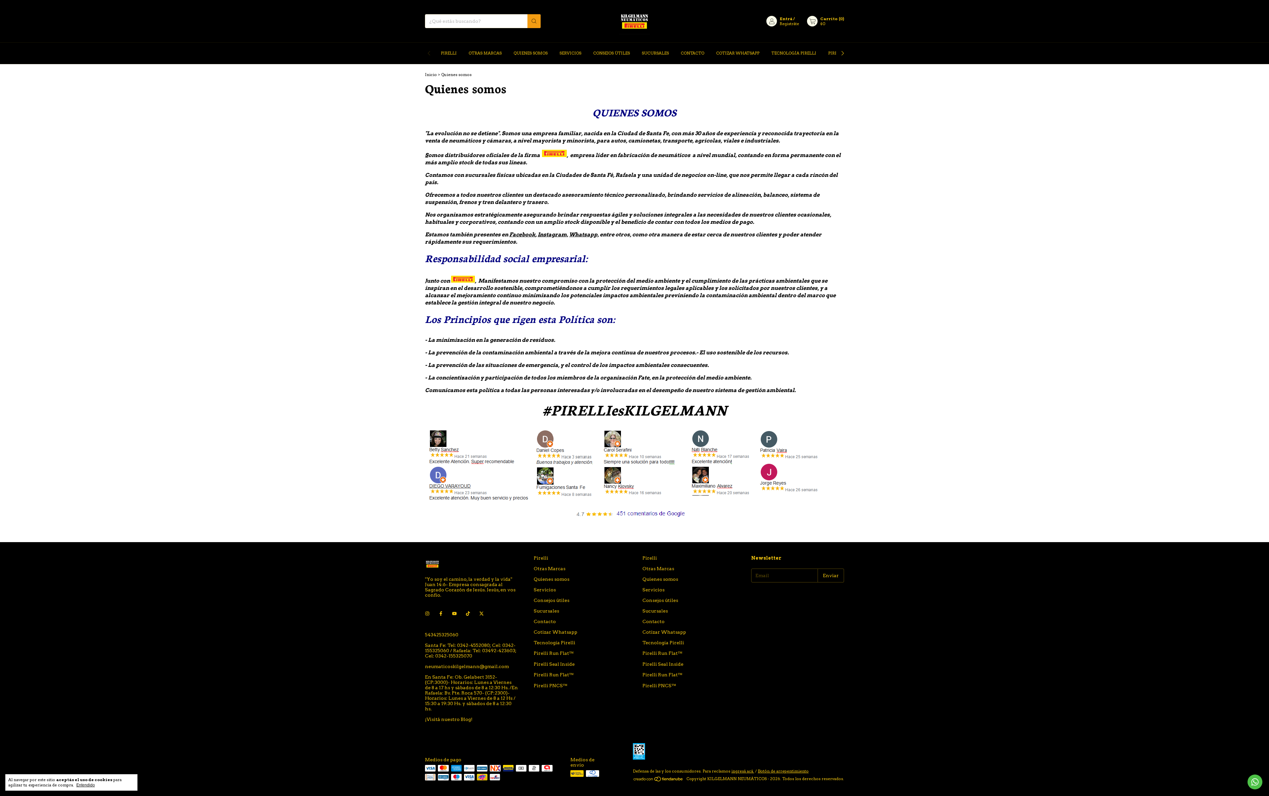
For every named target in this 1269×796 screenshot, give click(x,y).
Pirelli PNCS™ (550, 685)
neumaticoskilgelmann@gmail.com (467, 666)
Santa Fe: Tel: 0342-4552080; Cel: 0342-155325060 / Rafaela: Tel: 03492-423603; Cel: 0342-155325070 (471, 650)
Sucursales (655, 53)
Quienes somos (531, 53)
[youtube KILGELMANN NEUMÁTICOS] (454, 613)
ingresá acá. (742, 771)
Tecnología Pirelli (793, 53)
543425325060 (441, 634)
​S (426, 155)
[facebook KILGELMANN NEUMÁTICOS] (441, 613)
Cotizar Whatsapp (737, 53)
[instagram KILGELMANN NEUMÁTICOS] (427, 613)
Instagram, (553, 234)
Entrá (786, 18)
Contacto (692, 53)
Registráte (789, 23)
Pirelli (449, 53)
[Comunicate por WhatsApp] (1255, 782)
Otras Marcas (485, 53)
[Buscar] (534, 21)
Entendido (85, 785)
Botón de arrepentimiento (783, 771)
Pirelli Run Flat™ (554, 653)
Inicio (431, 74)
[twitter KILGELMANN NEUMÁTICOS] (481, 613)
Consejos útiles (611, 53)
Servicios (570, 53)
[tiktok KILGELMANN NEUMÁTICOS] (468, 613)
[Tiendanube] (658, 780)
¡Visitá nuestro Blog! (449, 719)
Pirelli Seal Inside (554, 664)
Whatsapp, (584, 234)
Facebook (522, 234)
